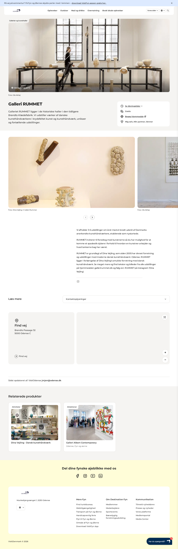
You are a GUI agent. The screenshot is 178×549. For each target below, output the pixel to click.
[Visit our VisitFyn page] (77, 476)
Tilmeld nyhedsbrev (145, 504)
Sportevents (112, 512)
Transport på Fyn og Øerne (89, 512)
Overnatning (93, 10)
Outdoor (64, 10)
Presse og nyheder (145, 508)
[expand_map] (165, 317)
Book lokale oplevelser (112, 10)
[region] (123, 338)
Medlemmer (112, 504)
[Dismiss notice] (172, 3)
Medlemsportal (143, 515)
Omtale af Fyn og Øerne (87, 523)
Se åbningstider (132, 106)
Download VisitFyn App (87, 526)
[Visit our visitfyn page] (85, 476)
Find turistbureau (84, 504)
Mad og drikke (77, 10)
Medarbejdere (112, 508)
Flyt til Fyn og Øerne (86, 519)
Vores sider (151, 10)
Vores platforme (143, 512)
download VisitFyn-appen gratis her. (89, 3)
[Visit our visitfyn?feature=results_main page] (93, 476)
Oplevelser (52, 10)
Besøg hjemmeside (134, 116)
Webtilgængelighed (86, 508)
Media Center (142, 519)
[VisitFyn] (25, 492)
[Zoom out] (165, 360)
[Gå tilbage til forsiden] (16, 10)
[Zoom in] (165, 352)
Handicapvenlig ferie (86, 515)
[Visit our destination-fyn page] (100, 476)
